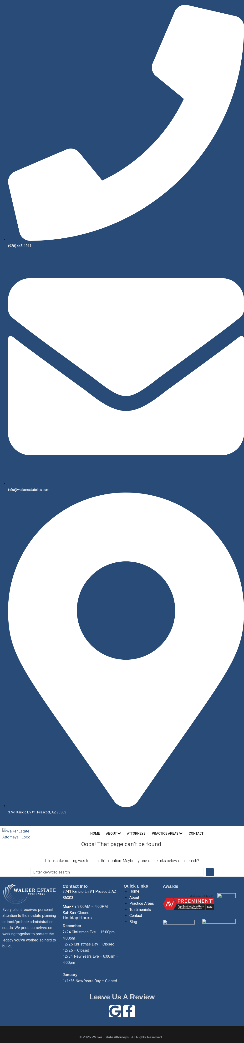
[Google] (115, 1011)
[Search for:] (116, 872)
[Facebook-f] (129, 1011)
